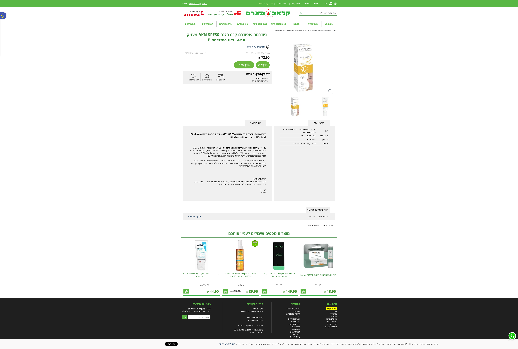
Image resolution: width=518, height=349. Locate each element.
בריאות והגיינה (225, 24)
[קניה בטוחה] (220, 76)
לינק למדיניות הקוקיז (227, 344)
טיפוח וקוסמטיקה (279, 24)
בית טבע (329, 24)
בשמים (296, 24)
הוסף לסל (263, 65)
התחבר (204, 3)
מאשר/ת (171, 344)
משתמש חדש (194, 3)
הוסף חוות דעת (194, 216)
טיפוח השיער (242, 24)
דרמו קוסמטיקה (260, 24)
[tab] (255, 123)
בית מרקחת (190, 24)
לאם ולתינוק (207, 24)
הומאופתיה (313, 24)
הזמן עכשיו (244, 65)
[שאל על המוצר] (193, 76)
